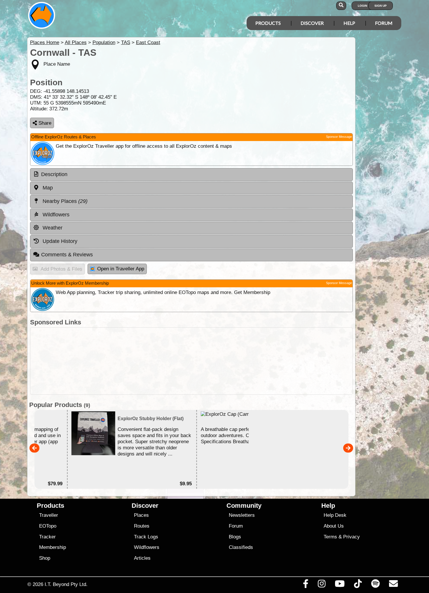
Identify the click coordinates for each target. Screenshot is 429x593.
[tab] (191, 174)
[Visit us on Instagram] (321, 585)
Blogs (235, 537)
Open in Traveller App (120, 269)
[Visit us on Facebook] (306, 585)
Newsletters (242, 515)
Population (104, 42)
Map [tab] (47, 188)
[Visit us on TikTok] (358, 585)
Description (54, 174)
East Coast (148, 42)
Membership (52, 547)
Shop (44, 558)
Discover (312, 23)
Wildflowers (146, 547)
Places (141, 515)
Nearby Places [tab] (64, 201)
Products (268, 23)
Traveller (48, 515)
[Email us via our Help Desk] (393, 585)
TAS (125, 42)
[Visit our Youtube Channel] (340, 585)
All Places (76, 42)
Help (349, 23)
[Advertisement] (191, 361)
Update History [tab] (59, 241)
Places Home (44, 42)
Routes (141, 526)
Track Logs (146, 537)
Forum (384, 23)
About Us (334, 526)
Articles (142, 558)
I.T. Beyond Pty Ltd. (66, 584)
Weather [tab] (51, 228)
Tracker (47, 537)
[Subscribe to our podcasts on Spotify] (375, 585)
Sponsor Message (339, 136)
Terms (330, 537)
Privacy (351, 537)
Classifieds (241, 547)
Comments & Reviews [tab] (67, 255)
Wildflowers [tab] (55, 215)
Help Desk (335, 515)
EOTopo (47, 526)
